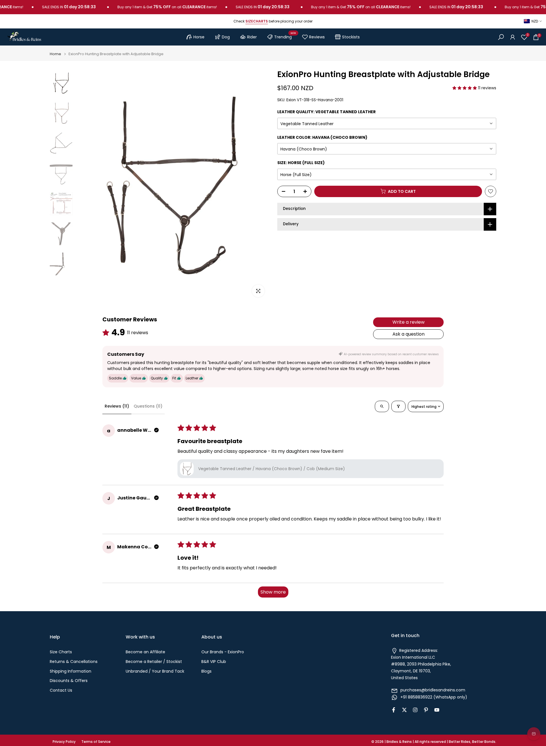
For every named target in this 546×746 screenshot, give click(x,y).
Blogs (206, 671)
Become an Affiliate (145, 652)
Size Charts (61, 652)
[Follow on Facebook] (393, 709)
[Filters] (398, 406)
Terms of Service (96, 741)
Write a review (408, 322)
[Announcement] (152, 7)
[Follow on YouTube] (436, 709)
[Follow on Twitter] (404, 709)
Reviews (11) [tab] (117, 406)
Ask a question (408, 334)
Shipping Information (70, 671)
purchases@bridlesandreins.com (432, 690)
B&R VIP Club (213, 661)
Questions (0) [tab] (148, 406)
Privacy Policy (64, 741)
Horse (198, 37)
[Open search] (382, 406)
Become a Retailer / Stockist (154, 661)
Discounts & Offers (69, 680)
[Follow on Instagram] (415, 709)
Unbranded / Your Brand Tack (155, 671)
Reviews (317, 37)
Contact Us (61, 690)
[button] (465, 88)
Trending (285, 36)
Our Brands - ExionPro (222, 652)
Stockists (351, 37)
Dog (226, 37)
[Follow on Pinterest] (426, 709)
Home (55, 54)
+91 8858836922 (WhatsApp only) (433, 697)
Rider (252, 37)
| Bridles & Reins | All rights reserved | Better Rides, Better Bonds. (440, 741)
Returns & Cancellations (74, 661)
